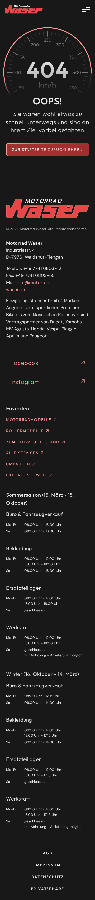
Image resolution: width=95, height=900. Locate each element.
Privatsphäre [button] (47, 888)
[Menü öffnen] (86, 9)
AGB (47, 853)
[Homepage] (24, 9)
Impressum (47, 865)
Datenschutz (47, 876)
